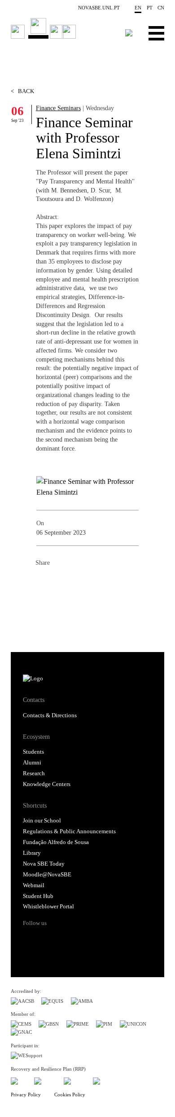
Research (34, 773)
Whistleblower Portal (48, 906)
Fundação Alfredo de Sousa (56, 842)
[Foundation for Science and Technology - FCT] (19, 1079)
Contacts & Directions (50, 715)
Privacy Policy (26, 1094)
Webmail (33, 885)
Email (96, 583)
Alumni (32, 763)
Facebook (42, 583)
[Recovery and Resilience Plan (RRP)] (45, 1079)
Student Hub (38, 896)
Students (33, 752)
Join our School (42, 821)
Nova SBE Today (44, 864)
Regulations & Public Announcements (69, 831)
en (138, 7)
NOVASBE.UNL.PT (99, 7)
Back (22, 91)
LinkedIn (78, 583)
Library (32, 853)
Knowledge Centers (46, 784)
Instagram (64, 939)
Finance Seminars (58, 108)
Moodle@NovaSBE (47, 874)
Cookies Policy (69, 1094)
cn (161, 7)
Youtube (98, 939)
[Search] (128, 33)
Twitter (60, 583)
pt (150, 7)
